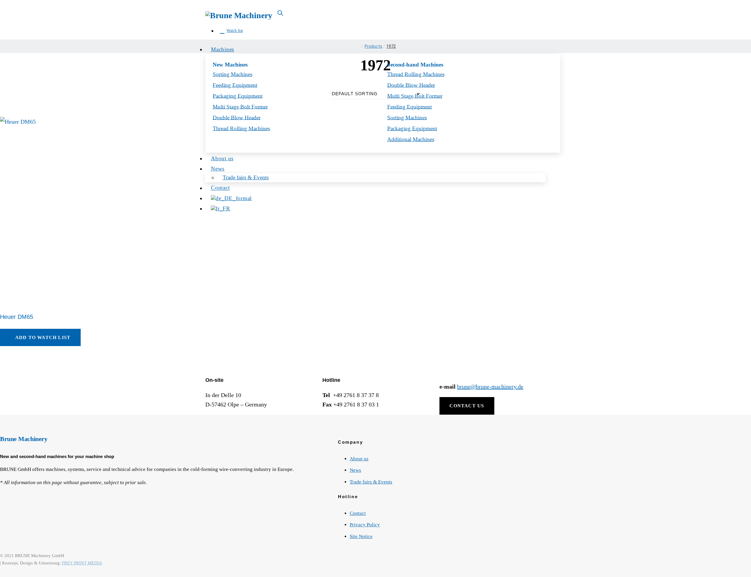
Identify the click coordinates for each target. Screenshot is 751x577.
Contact (358, 513)
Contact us (466, 405)
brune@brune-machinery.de (490, 386)
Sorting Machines (232, 74)
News (355, 470)
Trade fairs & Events (371, 482)
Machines (222, 49)
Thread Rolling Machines (415, 74)
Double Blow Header (411, 85)
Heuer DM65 (16, 317)
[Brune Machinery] (238, 14)
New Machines (230, 65)
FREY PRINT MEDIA (82, 562)
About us (359, 459)
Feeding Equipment (235, 85)
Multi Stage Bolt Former (240, 106)
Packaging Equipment (238, 96)
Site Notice (361, 536)
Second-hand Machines (415, 65)
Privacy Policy (365, 524)
